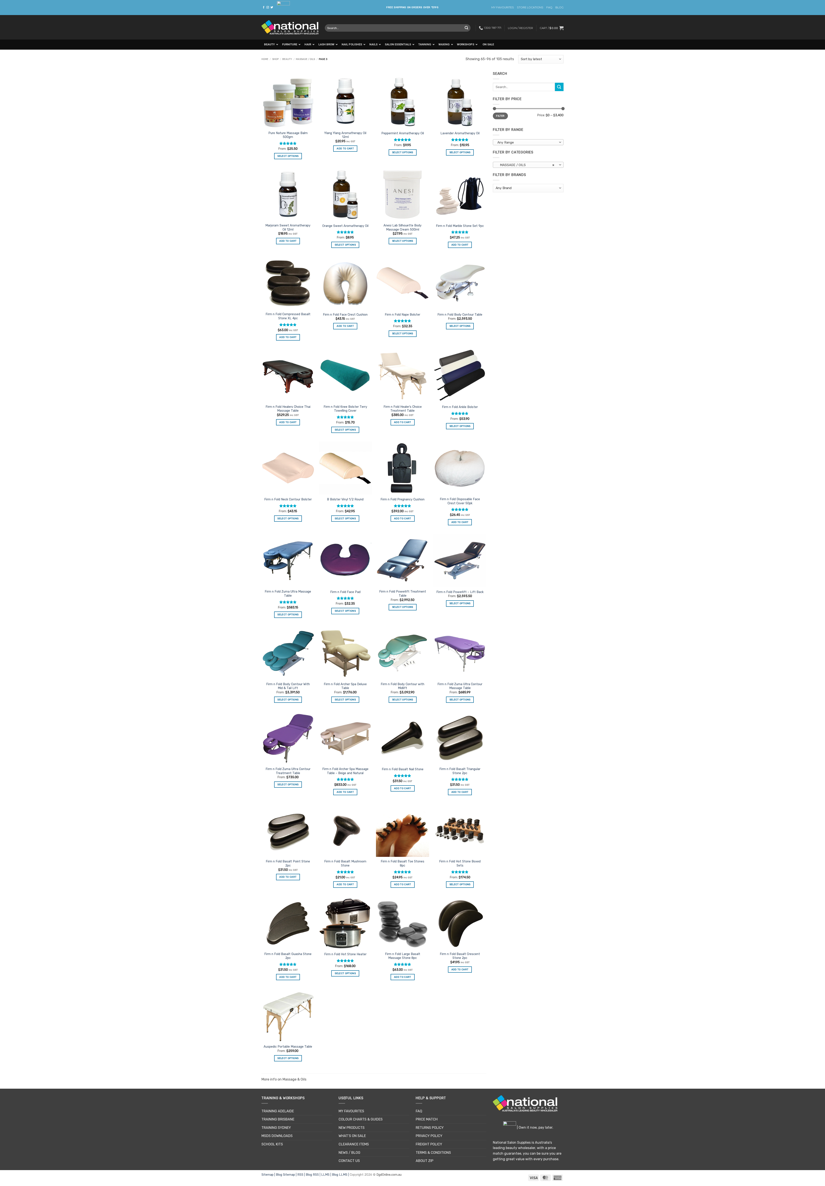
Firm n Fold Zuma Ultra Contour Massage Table (459, 686)
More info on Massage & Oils (283, 1079)
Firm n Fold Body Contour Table (459, 314)
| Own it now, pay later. (534, 1127)
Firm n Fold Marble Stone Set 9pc (460, 226)
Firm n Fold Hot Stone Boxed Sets (460, 863)
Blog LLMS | (341, 1175)
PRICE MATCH (427, 1119)
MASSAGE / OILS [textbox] (526, 165)
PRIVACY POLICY (429, 1136)
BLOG (559, 7)
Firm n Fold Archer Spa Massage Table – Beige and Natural (345, 771)
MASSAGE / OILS (305, 59)
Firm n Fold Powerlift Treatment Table (402, 594)
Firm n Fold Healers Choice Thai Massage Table (288, 409)
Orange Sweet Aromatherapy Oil (345, 226)
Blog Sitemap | (286, 1175)
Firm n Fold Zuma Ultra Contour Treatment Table (288, 771)
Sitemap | (268, 1175)
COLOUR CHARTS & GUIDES (361, 1119)
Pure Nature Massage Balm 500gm (288, 135)
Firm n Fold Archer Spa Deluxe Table (345, 686)
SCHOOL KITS (272, 1144)
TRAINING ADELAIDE (277, 1111)
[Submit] (466, 28)
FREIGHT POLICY (429, 1144)
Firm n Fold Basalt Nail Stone (402, 769)
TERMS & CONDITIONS (433, 1153)
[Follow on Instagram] (267, 7)
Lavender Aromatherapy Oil (460, 133)
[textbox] (527, 142)
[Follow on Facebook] (263, 7)
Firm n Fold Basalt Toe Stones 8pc (402, 863)
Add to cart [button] (345, 148)
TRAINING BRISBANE (277, 1119)
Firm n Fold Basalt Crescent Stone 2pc (460, 956)
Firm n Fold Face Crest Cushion (345, 314)
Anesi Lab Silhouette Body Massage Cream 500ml (402, 227)
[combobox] (528, 142)
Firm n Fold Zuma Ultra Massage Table (288, 594)
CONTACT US (349, 1161)
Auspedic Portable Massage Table (288, 1046)
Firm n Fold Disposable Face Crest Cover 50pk (460, 501)
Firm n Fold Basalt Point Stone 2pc (288, 863)
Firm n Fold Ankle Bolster (460, 407)
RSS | (301, 1175)
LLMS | (326, 1175)
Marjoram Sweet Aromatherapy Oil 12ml (287, 227)
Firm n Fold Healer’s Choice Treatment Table (402, 409)
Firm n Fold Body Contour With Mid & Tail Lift (288, 686)
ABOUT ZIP (424, 1161)
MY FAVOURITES (502, 7)
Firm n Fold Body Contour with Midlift (402, 686)
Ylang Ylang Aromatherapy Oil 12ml (345, 135)
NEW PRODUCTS (352, 1128)
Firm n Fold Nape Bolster (402, 314)
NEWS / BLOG (349, 1153)
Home (264, 59)
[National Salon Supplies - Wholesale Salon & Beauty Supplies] (289, 27)
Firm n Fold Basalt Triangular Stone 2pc (459, 771)
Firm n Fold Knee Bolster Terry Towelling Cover (345, 409)
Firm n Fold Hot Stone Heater (345, 954)
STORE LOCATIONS (530, 7)
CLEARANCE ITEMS (354, 1144)
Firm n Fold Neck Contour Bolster (288, 499)
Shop (275, 59)
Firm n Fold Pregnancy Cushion (402, 499)
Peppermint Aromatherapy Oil (402, 133)
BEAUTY (287, 59)
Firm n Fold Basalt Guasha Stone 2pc (288, 956)
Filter (500, 115)
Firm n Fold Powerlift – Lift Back (460, 592)
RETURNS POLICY (430, 1128)
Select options (287, 155)
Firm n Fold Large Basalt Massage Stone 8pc (402, 956)
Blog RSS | (313, 1175)
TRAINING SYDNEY (276, 1128)
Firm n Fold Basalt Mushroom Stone (345, 863)
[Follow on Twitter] (271, 7)
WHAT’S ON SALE (352, 1136)
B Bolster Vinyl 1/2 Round (345, 499)
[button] (552, 28)
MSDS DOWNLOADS (277, 1136)
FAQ (549, 7)
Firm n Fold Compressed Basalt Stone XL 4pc (288, 316)
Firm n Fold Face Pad (345, 592)
